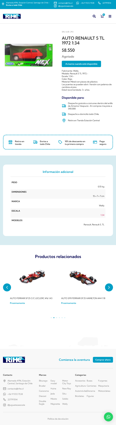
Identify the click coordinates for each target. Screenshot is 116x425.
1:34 (102, 215)
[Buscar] (94, 16)
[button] (7, 287)
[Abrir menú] (109, 16)
